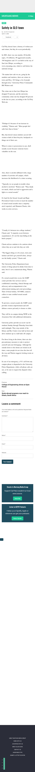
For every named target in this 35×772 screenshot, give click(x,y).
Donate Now (17, 498)
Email (4, 444)
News (4, 23)
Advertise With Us (17, 744)
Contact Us (17, 749)
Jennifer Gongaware (9, 32)
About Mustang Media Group (17, 738)
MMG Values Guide (17, 746)
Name (4, 435)
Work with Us (17, 741)
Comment (5, 416)
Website (4, 452)
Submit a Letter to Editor (17, 755)
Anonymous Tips (17, 752)
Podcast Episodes (17, 518)
